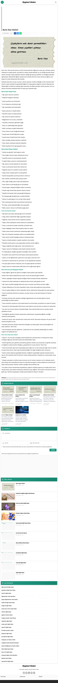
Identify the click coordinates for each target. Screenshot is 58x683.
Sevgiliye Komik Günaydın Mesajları (10, 643)
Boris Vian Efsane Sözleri (11, 377)
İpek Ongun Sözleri (20, 483)
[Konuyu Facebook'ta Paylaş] (15, 33)
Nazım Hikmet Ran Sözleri (20, 395)
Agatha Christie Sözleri (7, 615)
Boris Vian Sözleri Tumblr (24, 379)
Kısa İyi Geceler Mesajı (21, 533)
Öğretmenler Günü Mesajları (8, 596)
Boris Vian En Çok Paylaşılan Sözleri (24, 377)
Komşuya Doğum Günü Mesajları (9, 655)
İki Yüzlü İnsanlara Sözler (8, 630)
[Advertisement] (29, 17)
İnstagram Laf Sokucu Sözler (8, 639)
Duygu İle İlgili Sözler (7, 605)
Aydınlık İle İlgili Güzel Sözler (8, 590)
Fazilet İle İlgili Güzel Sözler (8, 602)
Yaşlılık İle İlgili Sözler (7, 621)
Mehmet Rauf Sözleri (48, 395)
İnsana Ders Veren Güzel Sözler (9, 608)
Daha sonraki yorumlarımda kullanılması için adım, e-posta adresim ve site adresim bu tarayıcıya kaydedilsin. (27, 446)
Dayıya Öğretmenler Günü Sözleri (10, 599)
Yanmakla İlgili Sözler (21, 562)
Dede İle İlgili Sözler (6, 593)
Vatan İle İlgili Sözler (6, 627)
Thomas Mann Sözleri (7, 395)
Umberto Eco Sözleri (20, 415)
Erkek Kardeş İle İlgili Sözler (22, 503)
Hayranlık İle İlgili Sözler (7, 661)
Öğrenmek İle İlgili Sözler (8, 587)
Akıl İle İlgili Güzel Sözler (7, 649)
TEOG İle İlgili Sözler (6, 612)
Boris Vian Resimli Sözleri (49, 377)
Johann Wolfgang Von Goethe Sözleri (10, 646)
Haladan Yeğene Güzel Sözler (23, 513)
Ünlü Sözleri (6, 33)
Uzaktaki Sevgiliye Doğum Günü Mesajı (25, 493)
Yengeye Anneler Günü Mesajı (9, 618)
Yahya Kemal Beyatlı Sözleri (34, 395)
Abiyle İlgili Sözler (20, 572)
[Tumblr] (32, 673)
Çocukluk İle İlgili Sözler (7, 636)
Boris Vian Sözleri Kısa (13, 379)
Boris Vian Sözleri (5, 379)
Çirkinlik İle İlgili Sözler (21, 553)
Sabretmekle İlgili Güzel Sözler (23, 523)
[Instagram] (34, 673)
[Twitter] (26, 673)
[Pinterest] (29, 673)
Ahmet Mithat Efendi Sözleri (22, 543)
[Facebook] (24, 673)
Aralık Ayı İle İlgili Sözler (7, 624)
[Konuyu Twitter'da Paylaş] (18, 33)
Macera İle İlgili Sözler (7, 652)
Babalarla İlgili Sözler (7, 633)
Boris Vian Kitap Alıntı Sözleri (38, 377)
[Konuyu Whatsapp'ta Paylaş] (20, 33)
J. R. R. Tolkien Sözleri (7, 415)
